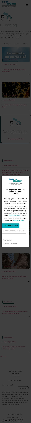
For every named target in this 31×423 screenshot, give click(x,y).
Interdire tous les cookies (14, 231)
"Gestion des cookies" (15, 215)
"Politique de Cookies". (19, 220)
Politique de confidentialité (10, 243)
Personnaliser (7, 240)
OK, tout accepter (11, 225)
